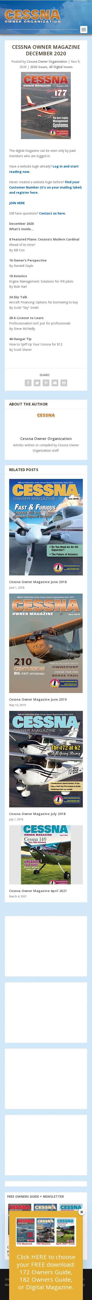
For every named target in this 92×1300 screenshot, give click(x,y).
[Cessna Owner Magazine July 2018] (46, 759)
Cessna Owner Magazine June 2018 (38, 582)
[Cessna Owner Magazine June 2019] (46, 643)
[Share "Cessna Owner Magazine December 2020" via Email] (54, 382)
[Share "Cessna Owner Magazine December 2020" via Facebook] (28, 382)
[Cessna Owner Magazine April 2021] (46, 854)
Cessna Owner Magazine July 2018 (37, 814)
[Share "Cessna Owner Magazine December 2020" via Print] (63, 382)
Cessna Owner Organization (47, 61)
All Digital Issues (61, 67)
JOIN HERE (17, 203)
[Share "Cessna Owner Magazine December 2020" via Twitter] (37, 382)
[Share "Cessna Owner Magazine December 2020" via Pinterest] (46, 382)
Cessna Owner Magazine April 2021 (38, 891)
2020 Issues (38, 67)
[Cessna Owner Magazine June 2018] (46, 527)
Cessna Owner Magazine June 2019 (38, 699)
